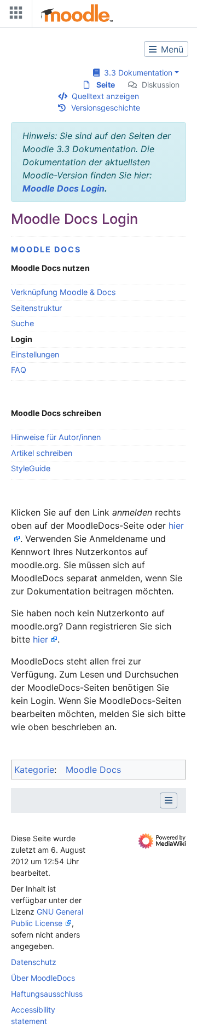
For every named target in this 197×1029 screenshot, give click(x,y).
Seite (105, 84)
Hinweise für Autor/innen (56, 437)
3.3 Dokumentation (136, 72)
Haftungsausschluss (47, 993)
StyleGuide (30, 468)
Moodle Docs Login (63, 188)
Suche (22, 323)
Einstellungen (35, 354)
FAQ (18, 369)
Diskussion (160, 84)
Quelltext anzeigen (105, 96)
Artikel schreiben (41, 453)
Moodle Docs (46, 249)
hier (40, 639)
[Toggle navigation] (13, 15)
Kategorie (34, 769)
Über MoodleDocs (43, 977)
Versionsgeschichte (105, 107)
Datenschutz (33, 962)
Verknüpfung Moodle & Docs (63, 292)
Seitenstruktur (36, 308)
